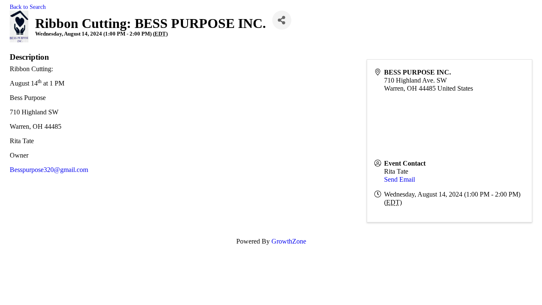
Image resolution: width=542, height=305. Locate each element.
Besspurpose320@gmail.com (49, 169)
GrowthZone (288, 241)
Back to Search (28, 6)
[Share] (281, 20)
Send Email (399, 179)
